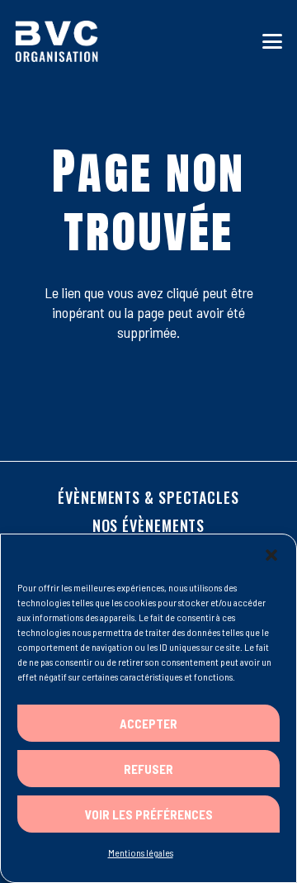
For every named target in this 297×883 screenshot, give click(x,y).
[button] (271, 555)
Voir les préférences (149, 814)
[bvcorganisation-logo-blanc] (56, 41)
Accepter (148, 723)
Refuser (148, 769)
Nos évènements (148, 525)
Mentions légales (140, 852)
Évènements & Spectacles (148, 497)
